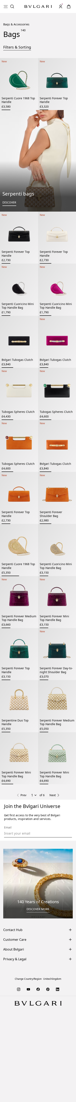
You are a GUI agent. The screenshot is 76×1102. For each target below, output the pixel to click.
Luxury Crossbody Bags (24, 874)
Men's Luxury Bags (38, 889)
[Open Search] (12, 6)
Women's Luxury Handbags (50, 871)
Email (8, 919)
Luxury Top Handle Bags (20, 878)
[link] (69, 6)
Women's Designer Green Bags (38, 885)
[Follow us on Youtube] (28, 1080)
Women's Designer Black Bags (52, 882)
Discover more (38, 1000)
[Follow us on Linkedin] (57, 1080)
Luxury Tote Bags (56, 874)
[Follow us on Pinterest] (48, 1080)
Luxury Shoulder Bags (57, 878)
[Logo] (38, 6)
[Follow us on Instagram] (18, 1080)
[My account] (61, 6)
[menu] (5, 6)
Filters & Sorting (17, 57)
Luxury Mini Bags (15, 882)
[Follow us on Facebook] (38, 1080)
